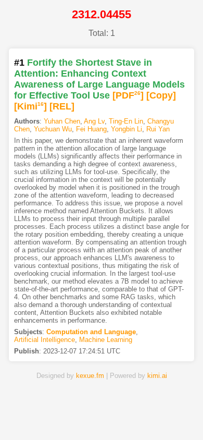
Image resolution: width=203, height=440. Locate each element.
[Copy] (161, 95)
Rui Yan (158, 129)
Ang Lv (94, 121)
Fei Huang (91, 129)
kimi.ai (157, 376)
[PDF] (128, 95)
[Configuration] (134, 415)
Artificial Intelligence (44, 340)
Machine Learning (105, 340)
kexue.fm (90, 376)
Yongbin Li (126, 129)
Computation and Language (91, 332)
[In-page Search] (69, 415)
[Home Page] (36, 415)
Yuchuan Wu (53, 129)
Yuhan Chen (62, 121)
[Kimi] (30, 106)
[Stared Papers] (101, 415)
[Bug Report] (166, 415)
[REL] (61, 106)
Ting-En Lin (126, 121)
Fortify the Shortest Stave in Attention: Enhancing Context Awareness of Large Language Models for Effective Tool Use (99, 79)
